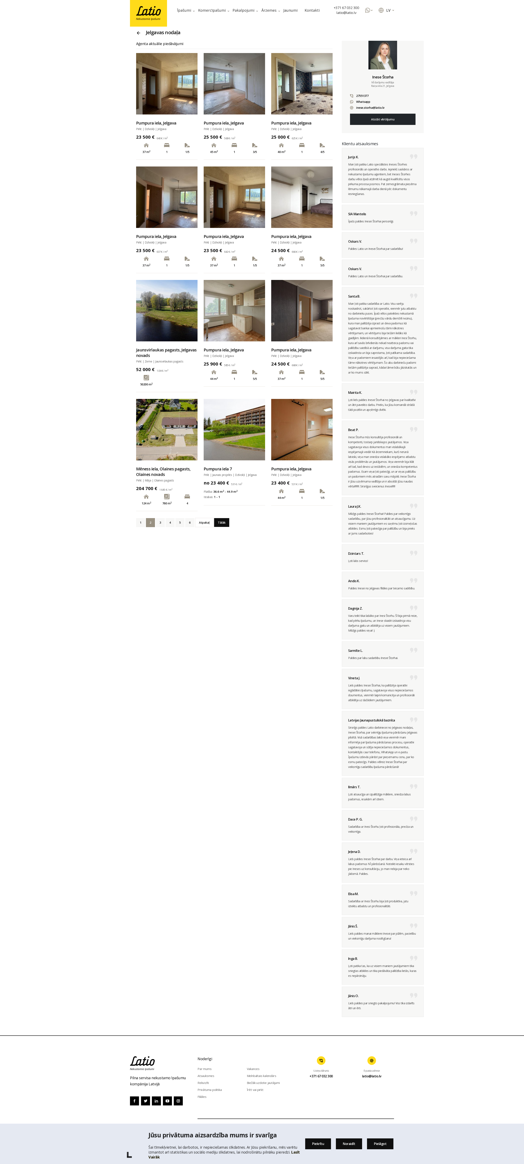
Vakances (253, 1069)
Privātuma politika (210, 1090)
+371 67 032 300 (346, 7)
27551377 (362, 96)
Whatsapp (363, 102)
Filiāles (202, 1097)
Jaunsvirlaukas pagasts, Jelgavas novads (166, 352)
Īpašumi (184, 10)
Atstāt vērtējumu (382, 119)
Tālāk (222, 522)
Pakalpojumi (243, 10)
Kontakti (312, 10)
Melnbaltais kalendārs (261, 1076)
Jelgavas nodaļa (163, 32)
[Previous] (142, 83)
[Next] (191, 83)
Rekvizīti (203, 1083)
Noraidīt (349, 1143)
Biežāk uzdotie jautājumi (263, 1083)
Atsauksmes (206, 1076)
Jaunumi (290, 10)
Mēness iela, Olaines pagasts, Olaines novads (163, 471)
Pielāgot (380, 1143)
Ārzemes (269, 10)
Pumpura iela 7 (218, 469)
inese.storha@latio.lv (370, 108)
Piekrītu (318, 1143)
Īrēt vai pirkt (255, 1090)
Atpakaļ (204, 522)
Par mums (204, 1069)
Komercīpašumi (212, 10)
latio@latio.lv (346, 12)
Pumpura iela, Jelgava (156, 123)
